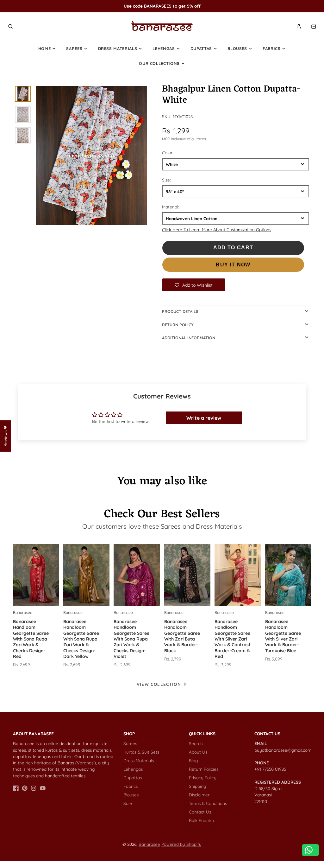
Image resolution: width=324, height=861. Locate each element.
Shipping (197, 786)
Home (44, 48)
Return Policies (203, 769)
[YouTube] (43, 788)
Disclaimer (199, 794)
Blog (193, 760)
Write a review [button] (203, 418)
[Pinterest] (25, 788)
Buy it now (233, 264)
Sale (127, 803)
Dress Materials (117, 48)
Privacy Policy (202, 777)
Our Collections (159, 63)
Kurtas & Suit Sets (141, 752)
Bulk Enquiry (201, 820)
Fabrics (272, 48)
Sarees (74, 48)
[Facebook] (16, 788)
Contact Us (200, 811)
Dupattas (201, 48)
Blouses (237, 48)
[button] (193, 284)
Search (196, 743)
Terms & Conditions (208, 803)
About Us (198, 752)
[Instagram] (33, 788)
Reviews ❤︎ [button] (5, 436)
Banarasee (149, 844)
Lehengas (164, 48)
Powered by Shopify (181, 844)
